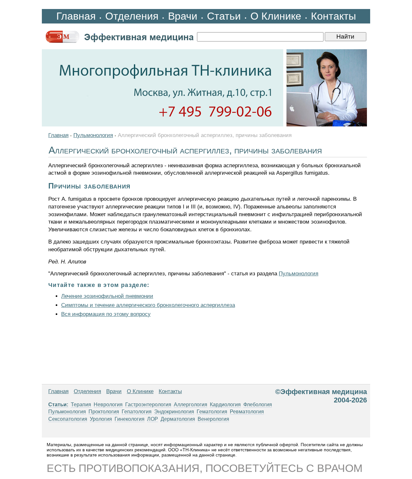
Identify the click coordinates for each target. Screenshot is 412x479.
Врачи (182, 16)
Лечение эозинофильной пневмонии (107, 296)
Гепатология (137, 411)
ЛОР (152, 419)
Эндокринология (174, 411)
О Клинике (275, 16)
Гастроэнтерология (148, 404)
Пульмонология (93, 135)
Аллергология (190, 404)
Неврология (108, 404)
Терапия (81, 404)
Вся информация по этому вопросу (106, 314)
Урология (101, 419)
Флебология (257, 404)
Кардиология (225, 404)
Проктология (104, 411)
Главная (76, 16)
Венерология (213, 419)
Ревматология (247, 411)
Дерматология (178, 419)
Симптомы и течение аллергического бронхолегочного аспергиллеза (148, 305)
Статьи (224, 16)
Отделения (131, 16)
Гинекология (130, 419)
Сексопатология (67, 419)
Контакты (333, 16)
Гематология (212, 411)
